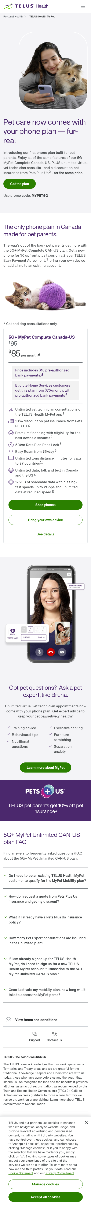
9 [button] (51, 437)
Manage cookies (45, 1184)
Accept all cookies (45, 1197)
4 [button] (39, 354)
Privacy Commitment (60, 1173)
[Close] (86, 1122)
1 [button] (42, 166)
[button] (83, 6)
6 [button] (60, 443)
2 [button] (50, 171)
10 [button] (41, 462)
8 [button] (56, 450)
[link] (13, 16)
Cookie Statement (20, 1173)
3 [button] (47, 259)
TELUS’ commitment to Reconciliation (44, 1101)
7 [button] (35, 474)
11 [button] (53, 491)
